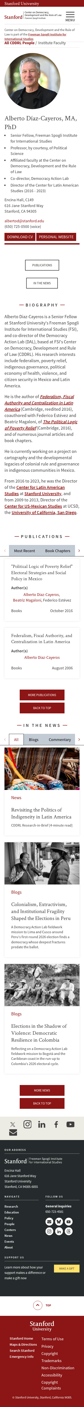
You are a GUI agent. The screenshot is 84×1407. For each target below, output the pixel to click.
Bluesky (59, 1222)
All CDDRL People (19, 42)
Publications (42, 265)
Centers (10, 1230)
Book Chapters (57, 550)
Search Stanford (22, 1350)
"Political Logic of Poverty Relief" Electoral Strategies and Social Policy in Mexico (42, 590)
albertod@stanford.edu (24, 220)
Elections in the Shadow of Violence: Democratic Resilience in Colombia (42, 1019)
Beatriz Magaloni (27, 600)
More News (42, 1090)
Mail (49, 1222)
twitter (13, 1124)
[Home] (33, 15)
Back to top (42, 708)
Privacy (47, 1346)
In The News (42, 283)
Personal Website (56, 236)
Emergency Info (22, 1356)
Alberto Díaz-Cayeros (41, 594)
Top (48, 1305)
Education (11, 1212)
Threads (69, 1231)
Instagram (49, 1231)
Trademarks (51, 1360)
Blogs (34, 739)
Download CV (20, 236)
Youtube (69, 1222)
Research (11, 1206)
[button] (79, 551)
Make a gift (66, 1268)
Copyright (49, 1353)
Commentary (60, 739)
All (16, 739)
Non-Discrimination (57, 1367)
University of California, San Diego (44, 512)
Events (9, 1241)
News (8, 1235)
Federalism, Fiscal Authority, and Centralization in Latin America (42, 653)
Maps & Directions (23, 1344)
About (8, 1247)
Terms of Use (52, 1338)
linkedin (42, 1124)
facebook (56, 1124)
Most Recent (24, 550)
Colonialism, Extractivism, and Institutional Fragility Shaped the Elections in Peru (42, 899)
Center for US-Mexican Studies (33, 506)
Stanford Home (21, 1338)
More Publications (42, 695)
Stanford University (21, 3)
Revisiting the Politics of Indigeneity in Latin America (42, 791)
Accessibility (51, 1375)
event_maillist (13, 1132)
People (9, 1224)
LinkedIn (59, 1231)
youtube (70, 1124)
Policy (8, 1218)
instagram (27, 1124)
